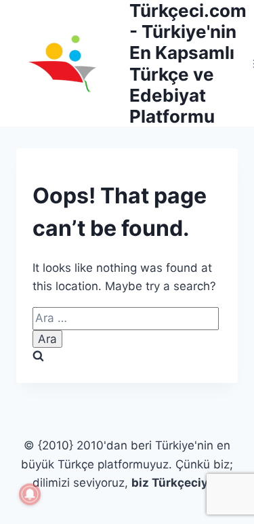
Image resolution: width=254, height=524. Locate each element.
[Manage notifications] (30, 494)
